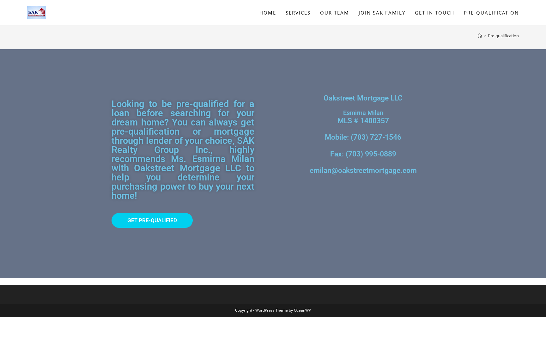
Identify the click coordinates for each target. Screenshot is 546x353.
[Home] (480, 36)
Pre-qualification (503, 36)
